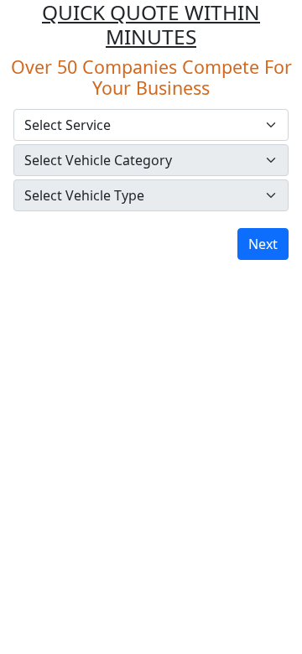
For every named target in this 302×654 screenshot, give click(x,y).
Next (263, 244)
